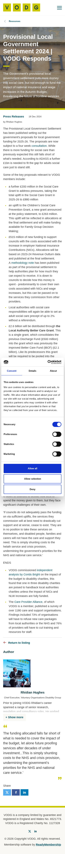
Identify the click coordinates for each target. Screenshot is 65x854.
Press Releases (13, 116)
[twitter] (7, 792)
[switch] (56, 434)
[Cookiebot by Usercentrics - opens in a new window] (47, 362)
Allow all (32, 468)
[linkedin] (24, 792)
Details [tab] (32, 370)
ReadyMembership (48, 844)
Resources (14, 21)
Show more (15, 717)
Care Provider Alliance (28, 601)
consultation (39, 145)
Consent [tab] (11, 370)
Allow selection (32, 478)
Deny (32, 489)
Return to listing (19, 642)
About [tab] (53, 370)
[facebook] (16, 792)
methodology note (22, 262)
